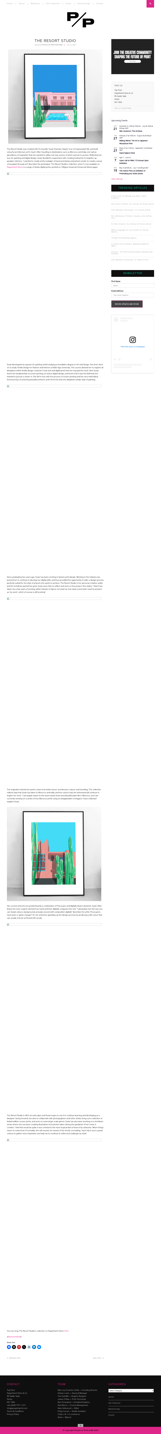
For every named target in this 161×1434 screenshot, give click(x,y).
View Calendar (117, 179)
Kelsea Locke (63, 1393)
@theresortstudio (14, 1337)
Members (35, 4)
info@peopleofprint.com (17, 1408)
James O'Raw (63, 1399)
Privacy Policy (13, 1414)
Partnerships (83, 4)
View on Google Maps (122, 108)
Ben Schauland (64, 1402)
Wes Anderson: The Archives (130, 131)
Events (99, 4)
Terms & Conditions (15, 1411)
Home (10, 4)
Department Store (15, 167)
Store (68, 4)
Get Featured (53, 4)
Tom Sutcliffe (63, 1396)
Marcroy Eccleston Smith (68, 1390)
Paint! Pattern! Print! (127, 153)
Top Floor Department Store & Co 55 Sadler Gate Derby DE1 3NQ (17, 1396)
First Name (115, 282)
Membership (114, 1409)
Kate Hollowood (64, 1408)
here (66, 1331)
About (22, 4)
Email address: (117, 291)
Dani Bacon (63, 1405)
